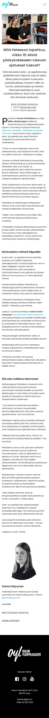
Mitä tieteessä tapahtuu (24, 104)
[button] (43, 3)
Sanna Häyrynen (28, 107)
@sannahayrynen (11, 597)
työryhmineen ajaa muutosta (27, 314)
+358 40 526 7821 (24, 702)
